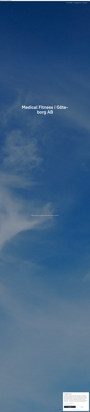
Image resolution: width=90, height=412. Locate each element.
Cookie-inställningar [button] (76, 409)
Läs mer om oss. (66, 404)
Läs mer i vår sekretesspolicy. (69, 403)
